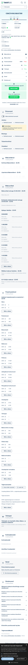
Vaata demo (14, 88)
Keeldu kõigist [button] (21, 658)
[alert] (14, 654)
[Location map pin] (10, 37)
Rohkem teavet (23, 651)
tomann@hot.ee (5, 41)
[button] (14, 662)
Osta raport (14, 97)
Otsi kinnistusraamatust (11, 573)
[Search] (21, 2)
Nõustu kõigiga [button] (7, 658)
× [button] (26, 645)
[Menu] (25, 2)
